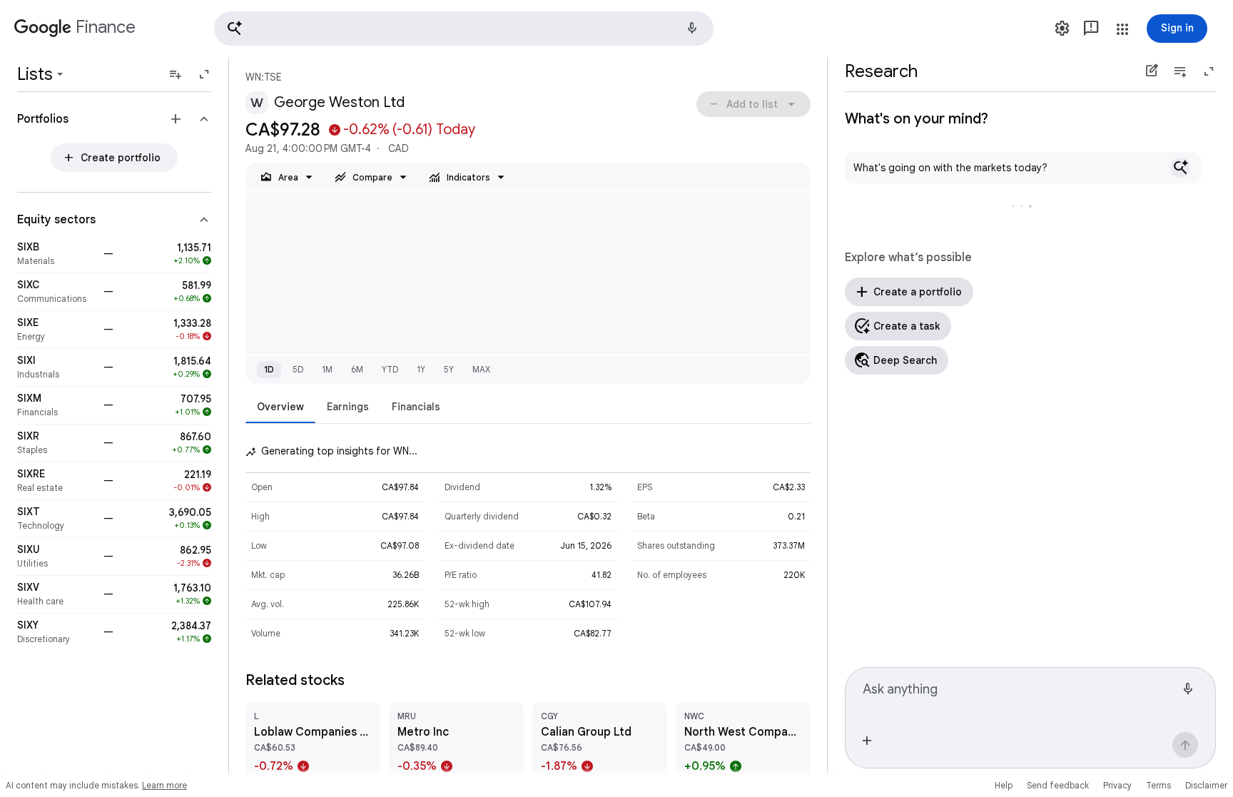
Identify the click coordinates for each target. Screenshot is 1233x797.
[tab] (280, 406)
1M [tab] (327, 369)
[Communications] (56, 291)
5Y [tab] (449, 369)
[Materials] (56, 254)
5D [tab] (298, 369)
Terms (1158, 785)
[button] (464, 28)
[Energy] (56, 329)
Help (1004, 785)
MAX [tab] (481, 369)
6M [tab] (357, 369)
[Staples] (56, 443)
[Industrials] (56, 367)
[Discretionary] (56, 632)
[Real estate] (56, 480)
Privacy (1117, 785)
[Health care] (56, 594)
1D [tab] (269, 369)
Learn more (164, 785)
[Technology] (56, 518)
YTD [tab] (390, 369)
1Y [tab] (421, 369)
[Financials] (56, 405)
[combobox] (1019, 695)
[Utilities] (56, 556)
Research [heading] (881, 71)
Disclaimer (1206, 785)
